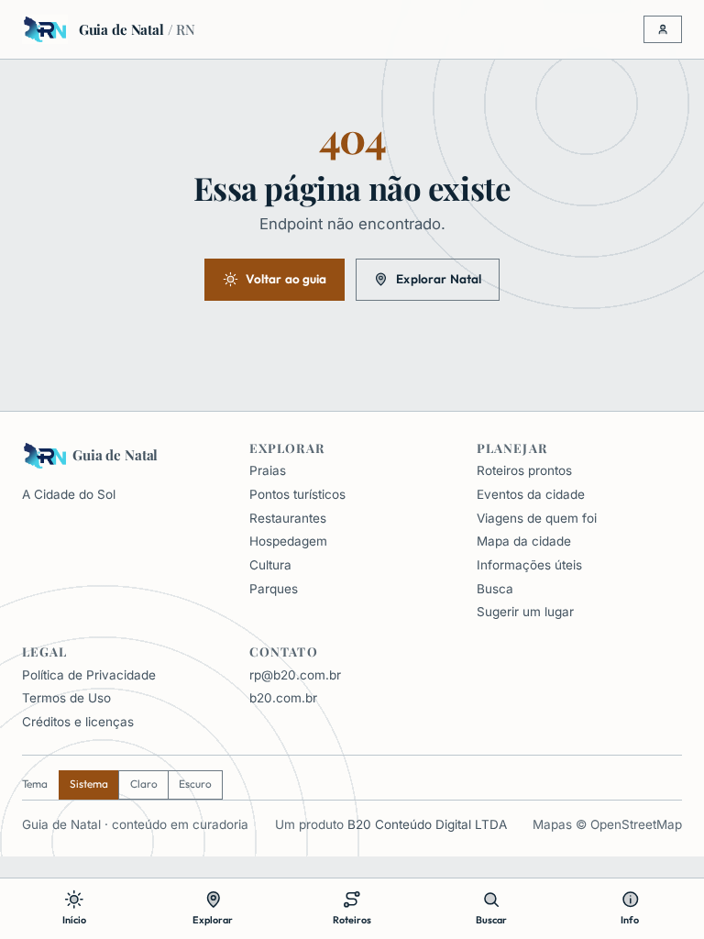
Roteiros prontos (524, 470)
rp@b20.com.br (295, 675)
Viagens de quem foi (537, 518)
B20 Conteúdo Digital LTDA (427, 824)
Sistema (89, 783)
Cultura (270, 565)
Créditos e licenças (78, 721)
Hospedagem (288, 541)
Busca (495, 588)
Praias (267, 470)
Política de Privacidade (89, 675)
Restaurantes (287, 518)
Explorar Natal (438, 279)
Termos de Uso (66, 697)
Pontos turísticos (297, 494)
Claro (144, 783)
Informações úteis (529, 565)
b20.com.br (283, 697)
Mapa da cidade (524, 541)
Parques (273, 588)
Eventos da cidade (531, 494)
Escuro (195, 783)
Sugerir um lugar (525, 611)
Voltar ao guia (286, 279)
